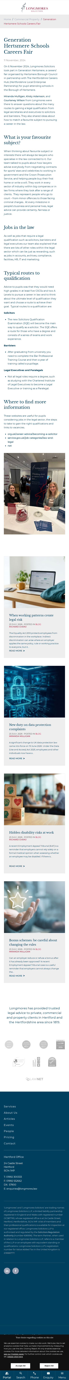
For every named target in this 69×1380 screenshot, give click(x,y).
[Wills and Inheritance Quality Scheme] (43, 1044)
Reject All (49, 1366)
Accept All (20, 1366)
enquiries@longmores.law (22, 1188)
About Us (10, 1112)
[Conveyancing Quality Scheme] (26, 1044)
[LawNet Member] (34, 1079)
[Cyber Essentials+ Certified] (52, 1062)
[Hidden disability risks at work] (34, 799)
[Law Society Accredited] (9, 1044)
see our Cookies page (14, 1354)
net (10, 445)
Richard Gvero (17, 626)
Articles (9, 1118)
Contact (10, 1143)
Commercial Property (26, 19)
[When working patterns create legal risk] (34, 582)
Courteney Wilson (14, 100)
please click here (15, 1357)
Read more (15, 651)
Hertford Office (14, 1156)
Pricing (9, 1137)
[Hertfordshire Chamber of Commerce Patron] (19, 1062)
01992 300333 (14, 1176)
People (9, 1131)
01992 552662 (14, 1180)
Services (10, 1106)
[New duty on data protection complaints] (34, 692)
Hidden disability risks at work (31, 832)
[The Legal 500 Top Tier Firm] (60, 1044)
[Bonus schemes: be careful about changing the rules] (34, 907)
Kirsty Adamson (35, 96)
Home (7, 19)
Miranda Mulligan (14, 96)
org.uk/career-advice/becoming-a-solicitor (32, 434)
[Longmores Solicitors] (34, 7)
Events (9, 1125)
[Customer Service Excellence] (36, 1062)
